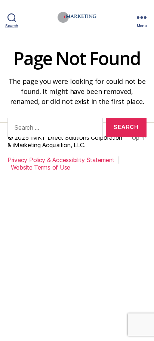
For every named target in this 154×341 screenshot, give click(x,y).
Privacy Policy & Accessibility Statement (60, 160)
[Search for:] (53, 129)
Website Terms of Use (40, 167)
